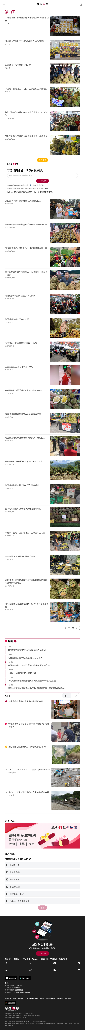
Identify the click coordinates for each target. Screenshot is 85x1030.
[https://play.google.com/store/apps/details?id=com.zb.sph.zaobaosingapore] (25, 978)
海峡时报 (60, 998)
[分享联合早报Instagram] (78, 963)
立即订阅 (42, 953)
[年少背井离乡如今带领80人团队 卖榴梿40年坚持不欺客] (65, 280)
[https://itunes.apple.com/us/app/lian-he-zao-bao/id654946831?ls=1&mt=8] (11, 978)
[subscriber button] (81, 4)
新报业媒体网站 (10, 998)
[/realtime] (15, 641)
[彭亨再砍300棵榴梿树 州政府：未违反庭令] (65, 470)
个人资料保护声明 (31, 998)
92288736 (29, 992)
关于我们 (8, 958)
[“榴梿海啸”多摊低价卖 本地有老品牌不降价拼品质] (65, 26)
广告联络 (26, 958)
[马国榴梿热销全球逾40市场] (65, 328)
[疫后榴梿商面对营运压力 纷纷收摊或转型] (65, 423)
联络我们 (54, 958)
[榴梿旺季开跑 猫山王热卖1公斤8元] (65, 304)
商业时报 (68, 998)
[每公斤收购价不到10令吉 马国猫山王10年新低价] (65, 145)
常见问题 (44, 958)
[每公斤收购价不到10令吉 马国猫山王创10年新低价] (65, 121)
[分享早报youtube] (54, 963)
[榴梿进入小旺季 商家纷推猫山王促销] (65, 352)
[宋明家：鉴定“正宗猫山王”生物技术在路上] (65, 541)
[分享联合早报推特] (30, 963)
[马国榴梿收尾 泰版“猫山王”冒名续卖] (65, 494)
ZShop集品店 (50, 998)
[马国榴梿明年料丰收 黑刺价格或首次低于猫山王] (65, 233)
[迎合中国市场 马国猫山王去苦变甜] (65, 565)
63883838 (16, 988)
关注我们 (17, 958)
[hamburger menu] (4, 4)
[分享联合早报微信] (54, 970)
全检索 (42, 998)
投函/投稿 (63, 958)
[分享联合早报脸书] (6, 963)
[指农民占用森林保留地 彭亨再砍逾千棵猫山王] (65, 446)
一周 (75, 695)
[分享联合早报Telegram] (6, 970)
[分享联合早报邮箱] (78, 970)
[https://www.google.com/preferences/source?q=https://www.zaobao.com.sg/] (10, 1003)
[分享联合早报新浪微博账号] (30, 970)
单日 (66, 695)
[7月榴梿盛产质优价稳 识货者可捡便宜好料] (65, 399)
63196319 (20, 985)
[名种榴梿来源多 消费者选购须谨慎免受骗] (65, 517)
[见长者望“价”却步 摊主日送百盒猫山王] (65, 209)
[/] (42, 4)
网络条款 (20, 998)
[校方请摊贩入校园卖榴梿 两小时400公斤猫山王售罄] (65, 612)
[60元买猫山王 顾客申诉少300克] (65, 375)
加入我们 (35, 958)
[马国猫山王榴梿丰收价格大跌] (65, 73)
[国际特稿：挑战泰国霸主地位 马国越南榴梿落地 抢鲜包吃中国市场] (65, 589)
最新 (10, 641)
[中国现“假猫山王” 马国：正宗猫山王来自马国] (65, 97)
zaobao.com (21, 1018)
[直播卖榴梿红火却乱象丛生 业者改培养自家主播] (65, 257)
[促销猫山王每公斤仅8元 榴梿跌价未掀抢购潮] (65, 50)
